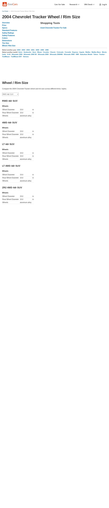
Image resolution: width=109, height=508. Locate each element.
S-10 (8, 54)
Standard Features (9, 30)
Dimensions (7, 40)
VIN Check (88, 4)
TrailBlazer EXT (16, 56)
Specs (4, 28)
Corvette (68, 52)
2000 (37, 50)
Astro (20, 52)
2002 (28, 50)
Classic (53, 52)
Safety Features (8, 35)
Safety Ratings (8, 33)
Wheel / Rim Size (8, 46)
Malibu (87, 52)
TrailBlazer (6, 56)
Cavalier (46, 52)
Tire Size (5, 43)
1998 (47, 50)
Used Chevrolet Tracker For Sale (53, 28)
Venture (26, 56)
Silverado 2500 (43, 54)
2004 (18, 50)
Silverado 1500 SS (30, 54)
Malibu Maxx (96, 52)
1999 (42, 50)
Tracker (102, 54)
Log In (104, 4)
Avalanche (27, 52)
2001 (32, 50)
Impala (81, 52)
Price (4, 25)
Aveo (34, 52)
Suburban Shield (86, 54)
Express (75, 52)
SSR (77, 54)
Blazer (39, 52)
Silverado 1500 (17, 54)
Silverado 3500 (69, 54)
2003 (23, 50)
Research (73, 4)
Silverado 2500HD (56, 54)
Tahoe (95, 54)
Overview (6, 23)
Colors (5, 38)
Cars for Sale (59, 4)
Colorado (60, 52)
